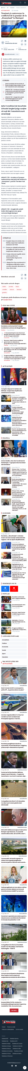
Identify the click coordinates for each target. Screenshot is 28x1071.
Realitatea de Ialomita (17, 1046)
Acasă (4, 7)
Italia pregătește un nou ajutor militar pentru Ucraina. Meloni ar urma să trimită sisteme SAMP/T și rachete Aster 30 (14, 890)
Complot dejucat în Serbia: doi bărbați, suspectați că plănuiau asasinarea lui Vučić (15, 243)
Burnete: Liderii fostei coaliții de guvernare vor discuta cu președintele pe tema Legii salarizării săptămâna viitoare (15, 343)
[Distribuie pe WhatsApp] (22, 44)
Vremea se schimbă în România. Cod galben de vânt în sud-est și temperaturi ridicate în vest (15, 249)
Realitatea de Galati (18, 1051)
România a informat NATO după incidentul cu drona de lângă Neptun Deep (13, 328)
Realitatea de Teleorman (7, 1056)
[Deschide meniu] (25, 3)
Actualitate (12, 7)
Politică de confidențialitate (8, 1029)
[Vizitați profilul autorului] (2, 42)
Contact (3, 1027)
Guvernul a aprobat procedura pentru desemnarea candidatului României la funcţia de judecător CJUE (13, 918)
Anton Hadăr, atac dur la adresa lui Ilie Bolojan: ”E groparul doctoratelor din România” (13, 462)
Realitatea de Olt (13, 1041)
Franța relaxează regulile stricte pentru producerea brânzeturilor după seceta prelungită (15, 256)
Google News (7, 299)
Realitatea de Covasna (17, 1043)
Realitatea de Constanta (7, 1051)
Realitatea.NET (5, 1038)
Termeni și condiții (11, 1027)
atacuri (12, 289)
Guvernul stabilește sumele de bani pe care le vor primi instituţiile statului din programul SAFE (19, 547)
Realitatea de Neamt (17, 1053)
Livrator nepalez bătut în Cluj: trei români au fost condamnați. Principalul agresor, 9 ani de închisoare (12, 717)
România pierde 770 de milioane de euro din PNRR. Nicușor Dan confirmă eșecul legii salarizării (19, 576)
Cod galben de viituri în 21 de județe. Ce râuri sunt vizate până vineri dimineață (13, 803)
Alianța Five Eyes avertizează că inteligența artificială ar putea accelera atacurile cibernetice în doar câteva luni (15, 265)
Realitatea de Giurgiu (6, 1046)
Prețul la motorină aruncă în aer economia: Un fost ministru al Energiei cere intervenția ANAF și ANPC (19, 557)
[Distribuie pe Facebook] (25, 41)
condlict (4, 289)
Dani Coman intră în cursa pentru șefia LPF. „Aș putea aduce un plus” (12, 689)
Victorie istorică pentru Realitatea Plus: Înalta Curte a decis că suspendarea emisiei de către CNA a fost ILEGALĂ (13, 976)
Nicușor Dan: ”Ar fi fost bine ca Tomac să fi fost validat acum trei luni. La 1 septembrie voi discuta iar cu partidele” (19, 472)
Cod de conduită (19, 1029)
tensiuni (19, 289)
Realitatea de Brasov (6, 1048)
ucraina (11, 286)
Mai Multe (14, 1010)
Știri (7, 7)
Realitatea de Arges (6, 1043)
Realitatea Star (5, 1041)
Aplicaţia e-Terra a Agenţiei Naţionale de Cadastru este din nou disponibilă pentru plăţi (15, 349)
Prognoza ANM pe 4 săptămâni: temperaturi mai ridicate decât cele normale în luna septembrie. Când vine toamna (15, 358)
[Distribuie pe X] (25, 44)
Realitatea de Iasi (11, 43)
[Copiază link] (22, 41)
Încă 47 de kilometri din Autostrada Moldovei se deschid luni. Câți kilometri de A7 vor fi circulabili (19, 432)
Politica (3, 330)
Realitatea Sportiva (14, 1038)
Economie (6, 337)
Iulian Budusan (23, 856)
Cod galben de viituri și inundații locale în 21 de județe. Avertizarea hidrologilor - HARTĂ (12, 946)
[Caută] (20, 3)
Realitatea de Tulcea (6, 1053)
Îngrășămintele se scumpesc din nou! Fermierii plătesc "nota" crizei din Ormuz (19, 567)
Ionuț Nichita (23, 685)
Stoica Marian (23, 913)
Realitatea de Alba (17, 1048)
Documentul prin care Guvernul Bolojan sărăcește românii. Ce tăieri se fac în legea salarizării (15, 334)
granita (4, 292)
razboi (4, 286)
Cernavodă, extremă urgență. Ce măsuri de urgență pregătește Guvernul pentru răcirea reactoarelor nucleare (13, 861)
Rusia (17, 286)
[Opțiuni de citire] (24, 1067)
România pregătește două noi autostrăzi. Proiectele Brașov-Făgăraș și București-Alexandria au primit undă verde (14, 746)
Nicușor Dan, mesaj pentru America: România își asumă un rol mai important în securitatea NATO (18, 494)
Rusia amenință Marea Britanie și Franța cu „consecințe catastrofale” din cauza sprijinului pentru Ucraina (19, 483)
